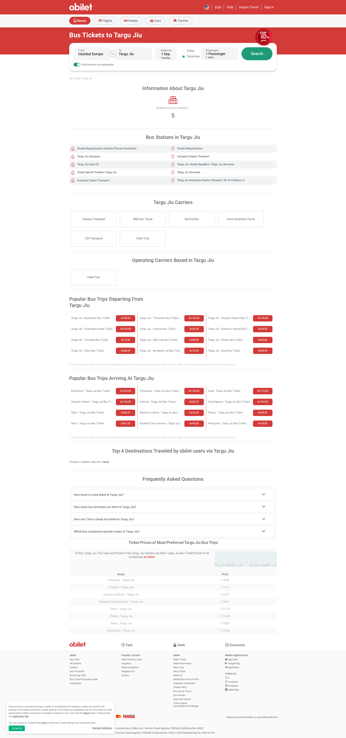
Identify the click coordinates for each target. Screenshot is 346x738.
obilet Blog (233, 689)
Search (257, 53)
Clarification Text (20, 716)
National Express (130, 667)
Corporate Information (184, 683)
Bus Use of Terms (182, 691)
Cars (157, 21)
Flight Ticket (179, 659)
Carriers (74, 667)
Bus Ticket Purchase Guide (83, 679)
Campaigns (75, 683)
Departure (166, 50)
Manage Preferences (102, 728)
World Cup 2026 (78, 675)
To (120, 50)
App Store (232, 659)
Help (230, 7)
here (44, 723)
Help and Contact (182, 699)
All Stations (75, 663)
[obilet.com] (89, 10)
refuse (86, 713)
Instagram (232, 685)
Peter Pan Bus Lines (131, 659)
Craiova (85, 462)
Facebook (232, 681)
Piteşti (106, 462)
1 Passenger (216, 54)
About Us (177, 675)
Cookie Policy (180, 687)
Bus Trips (74, 659)
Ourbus (125, 675)
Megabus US (127, 671)
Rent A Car (178, 667)
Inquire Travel (249, 7)
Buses (81, 21)
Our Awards (179, 695)
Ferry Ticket (179, 671)
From (81, 50)
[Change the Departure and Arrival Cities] (112, 54)
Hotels (133, 21)
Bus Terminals (77, 671)
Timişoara (74, 462)
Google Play (233, 663)
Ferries (183, 21)
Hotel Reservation (182, 663)
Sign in (269, 7)
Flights (106, 21)
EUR (218, 7)
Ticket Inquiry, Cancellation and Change (185, 705)
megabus (126, 663)
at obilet (149, 557)
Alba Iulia (96, 462)
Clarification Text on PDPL (186, 679)
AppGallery (233, 667)
